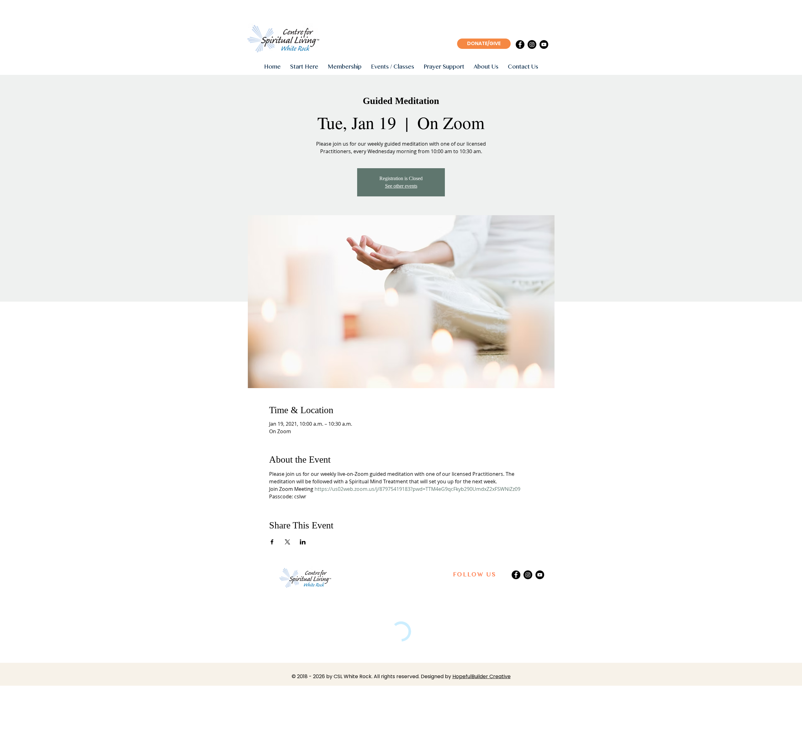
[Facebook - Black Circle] (520, 44)
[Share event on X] (287, 541)
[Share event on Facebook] (272, 541)
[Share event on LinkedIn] (303, 541)
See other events (401, 186)
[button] (304, 67)
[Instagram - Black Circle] (532, 44)
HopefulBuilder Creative (481, 676)
